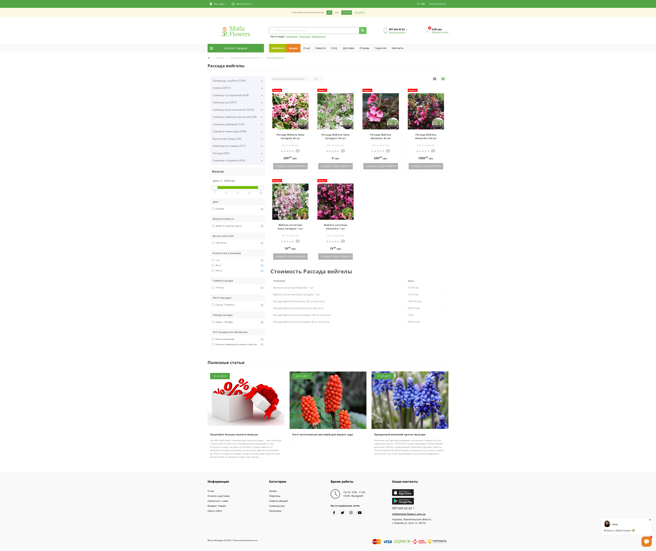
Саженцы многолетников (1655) (233, 109)
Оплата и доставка (219, 496)
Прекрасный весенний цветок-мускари (399, 434)
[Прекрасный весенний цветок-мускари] (410, 400)
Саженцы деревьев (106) (228, 124)
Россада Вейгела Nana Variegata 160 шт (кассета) (336, 138)
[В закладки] (306, 91)
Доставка (348, 48)
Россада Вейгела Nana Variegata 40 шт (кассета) (290, 138)
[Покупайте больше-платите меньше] (246, 400)
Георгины (304, 36)
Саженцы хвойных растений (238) (235, 116)
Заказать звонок (397, 32)
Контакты (398, 48)
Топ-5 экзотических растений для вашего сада (322, 434)
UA (418, 3)
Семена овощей (278, 501)
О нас (306, 48)
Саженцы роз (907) (225, 102)
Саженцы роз (277, 505)
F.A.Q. (334, 48)
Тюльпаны (275, 510)
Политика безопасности (245, 540)
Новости (321, 48)
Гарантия (380, 48)
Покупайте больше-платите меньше (234, 434)
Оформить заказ (440, 32)
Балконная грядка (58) (227, 138)
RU (423, 3)
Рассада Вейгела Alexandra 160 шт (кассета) (426, 138)
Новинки (278, 48)
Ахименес (292, 36)
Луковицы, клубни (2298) (229, 80)
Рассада (220, 57)
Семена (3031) (222, 87)
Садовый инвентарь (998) (229, 131)
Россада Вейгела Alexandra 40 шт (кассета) (380, 138)
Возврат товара (217, 505)
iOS (329, 12)
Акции (293, 48)
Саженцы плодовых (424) (229, 160)
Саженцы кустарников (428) (231, 95)
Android (347, 12)
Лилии (273, 491)
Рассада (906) (221, 153)
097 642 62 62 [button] (402, 508)
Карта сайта (215, 510)
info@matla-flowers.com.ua (409, 514)
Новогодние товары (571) (229, 146)
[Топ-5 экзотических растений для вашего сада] (328, 400)
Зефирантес (319, 36)
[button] (218, 4)
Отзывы (364, 48)
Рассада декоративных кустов (246, 57)
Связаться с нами (218, 501)
